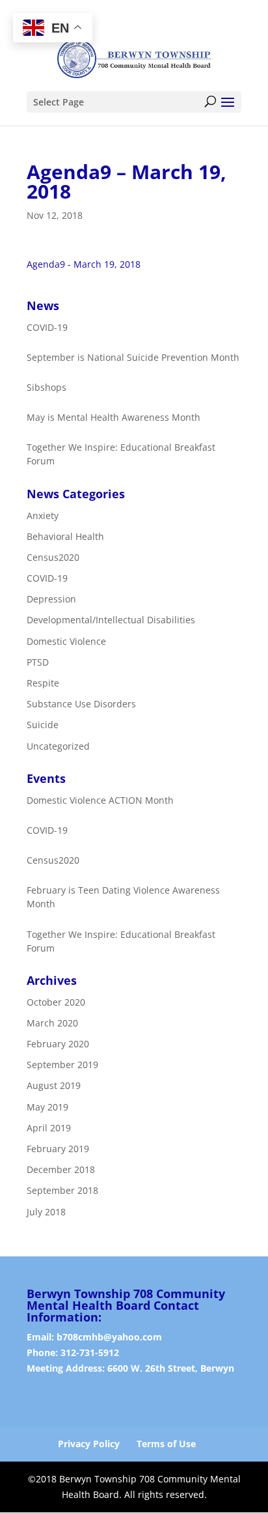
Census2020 (53, 557)
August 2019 (54, 1086)
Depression (51, 599)
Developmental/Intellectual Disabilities (111, 620)
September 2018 (62, 1190)
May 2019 (47, 1107)
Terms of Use (166, 1443)
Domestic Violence (66, 641)
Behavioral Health (65, 536)
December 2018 (61, 1169)
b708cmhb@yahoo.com (109, 1337)
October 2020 (56, 1002)
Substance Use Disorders (81, 704)
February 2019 (58, 1148)
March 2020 (52, 1023)
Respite (43, 683)
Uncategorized (58, 746)
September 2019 (62, 1064)
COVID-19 (47, 578)
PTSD (38, 662)
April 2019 (49, 1128)
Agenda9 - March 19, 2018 (84, 264)
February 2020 (58, 1044)
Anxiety (43, 515)
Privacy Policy (89, 1443)
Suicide (43, 725)
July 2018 (46, 1212)
